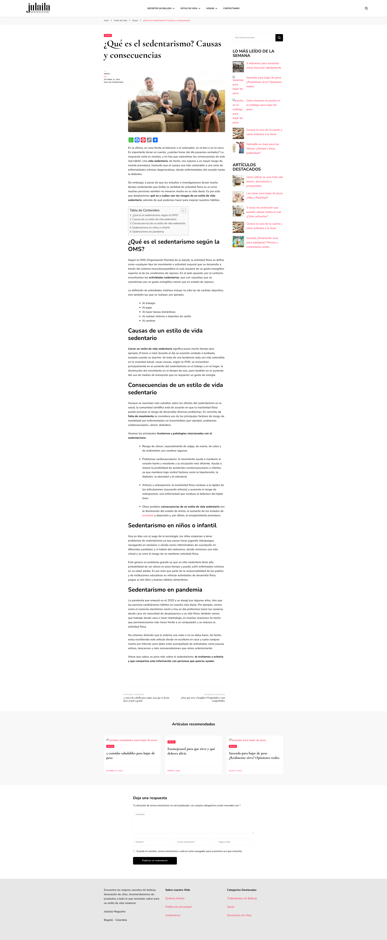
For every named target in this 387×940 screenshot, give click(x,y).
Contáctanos (231, 8)
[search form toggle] (366, 8)
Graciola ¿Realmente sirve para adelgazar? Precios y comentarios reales (262, 242)
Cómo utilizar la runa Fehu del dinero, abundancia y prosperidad (264, 181)
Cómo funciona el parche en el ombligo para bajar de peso (263, 105)
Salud (108, 35)
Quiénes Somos (175, 898)
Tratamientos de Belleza (242, 898)
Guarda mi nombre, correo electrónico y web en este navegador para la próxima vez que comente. (189, 851)
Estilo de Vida (189, 8)
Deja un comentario (114, 82)
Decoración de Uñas (239, 915)
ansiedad (148, 515)
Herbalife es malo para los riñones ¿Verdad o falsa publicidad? (262, 148)
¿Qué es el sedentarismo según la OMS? (155, 215)
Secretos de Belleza (159, 8)
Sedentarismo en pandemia (148, 231)
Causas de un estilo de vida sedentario (154, 219)
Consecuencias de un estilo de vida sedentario (158, 223)
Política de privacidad (178, 907)
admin (107, 74)
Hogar (210, 8)
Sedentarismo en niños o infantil (151, 227)
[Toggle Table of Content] (182, 210)
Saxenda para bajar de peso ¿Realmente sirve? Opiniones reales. (264, 82)
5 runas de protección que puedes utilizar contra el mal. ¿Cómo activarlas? (264, 212)
